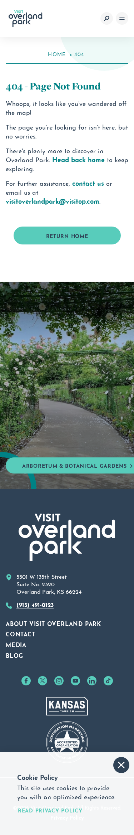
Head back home (78, 159)
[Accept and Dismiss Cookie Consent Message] (121, 765)
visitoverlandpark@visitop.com (52, 200)
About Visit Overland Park (53, 623)
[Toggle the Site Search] (106, 18)
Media (16, 644)
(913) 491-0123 (35, 604)
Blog (14, 655)
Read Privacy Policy (50, 810)
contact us (88, 182)
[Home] (26, 18)
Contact (20, 633)
